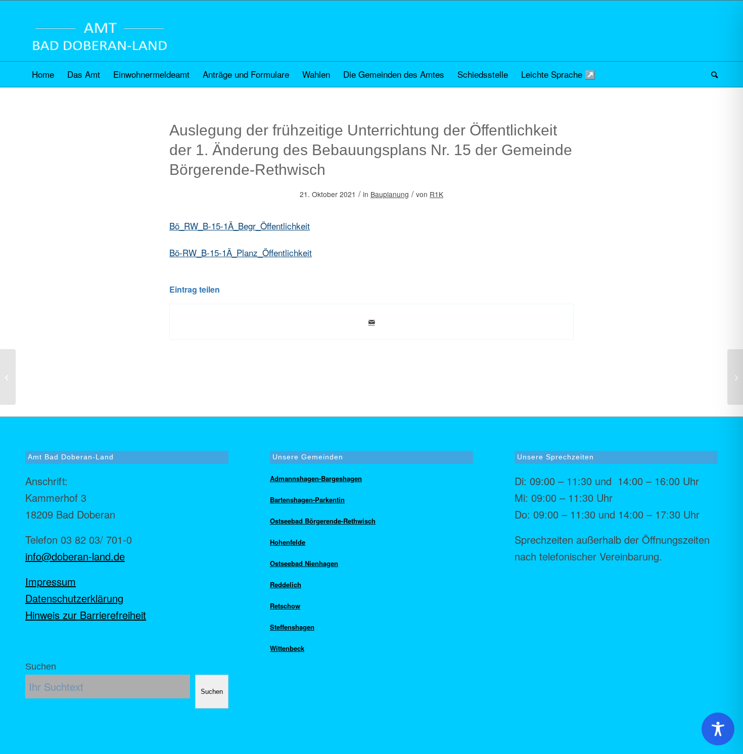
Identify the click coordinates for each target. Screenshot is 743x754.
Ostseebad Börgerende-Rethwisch (323, 521)
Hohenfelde (287, 542)
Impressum (50, 581)
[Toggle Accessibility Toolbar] (718, 729)
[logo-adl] (99, 31)
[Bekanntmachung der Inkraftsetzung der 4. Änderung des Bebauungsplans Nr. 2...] (8, 377)
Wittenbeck (287, 648)
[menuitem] (43, 74)
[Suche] (711, 74)
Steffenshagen (292, 627)
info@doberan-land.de (75, 556)
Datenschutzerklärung (74, 598)
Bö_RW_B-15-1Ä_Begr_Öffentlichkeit (239, 225)
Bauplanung (389, 194)
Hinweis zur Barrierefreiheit (85, 614)
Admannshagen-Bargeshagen (316, 478)
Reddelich (285, 584)
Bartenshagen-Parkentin (307, 499)
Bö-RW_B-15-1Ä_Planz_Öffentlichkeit (240, 252)
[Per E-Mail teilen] (371, 322)
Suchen (40, 666)
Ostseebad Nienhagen (304, 563)
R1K (436, 194)
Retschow (285, 605)
